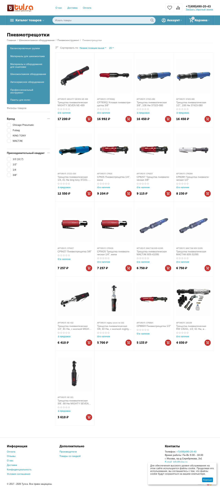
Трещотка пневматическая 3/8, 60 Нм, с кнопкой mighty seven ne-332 (113, 327)
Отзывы (11, 456)
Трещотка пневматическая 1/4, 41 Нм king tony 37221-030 (73, 178)
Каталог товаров (28, 20)
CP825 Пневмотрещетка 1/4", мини (113, 178)
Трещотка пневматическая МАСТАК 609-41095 (152, 253)
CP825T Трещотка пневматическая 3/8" (153, 178)
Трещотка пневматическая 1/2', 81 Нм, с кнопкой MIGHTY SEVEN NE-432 (75, 327)
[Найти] (152, 20)
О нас (59, 7)
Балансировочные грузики (25, 48)
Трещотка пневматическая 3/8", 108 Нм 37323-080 (152, 104)
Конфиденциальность (19, 469)
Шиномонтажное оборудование (28, 74)
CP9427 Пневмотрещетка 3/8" (74, 251)
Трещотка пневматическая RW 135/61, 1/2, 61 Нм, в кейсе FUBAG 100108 (191, 327)
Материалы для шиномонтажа (27, 56)
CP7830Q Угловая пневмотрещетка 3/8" (114, 104)
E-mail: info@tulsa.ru (176, 462)
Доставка (72, 7)
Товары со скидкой (70, 456)
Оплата (87, 7)
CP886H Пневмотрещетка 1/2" (154, 326)
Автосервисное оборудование (27, 82)
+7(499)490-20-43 (198, 6)
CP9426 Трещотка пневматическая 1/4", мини (113, 253)
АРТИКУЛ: (62, 99)
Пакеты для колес (20, 99)
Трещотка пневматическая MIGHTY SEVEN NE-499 (73, 104)
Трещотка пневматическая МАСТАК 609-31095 (191, 253)
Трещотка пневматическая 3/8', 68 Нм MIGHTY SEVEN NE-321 (73, 402)
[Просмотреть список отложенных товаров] (169, 9)
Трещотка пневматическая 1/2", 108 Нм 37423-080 (191, 104)
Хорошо (207, 479)
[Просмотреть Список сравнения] (178, 9)
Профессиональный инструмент (21, 91)
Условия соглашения (18, 474)
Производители (68, 451)
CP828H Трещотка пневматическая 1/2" (192, 178)
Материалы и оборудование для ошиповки (26, 65)
